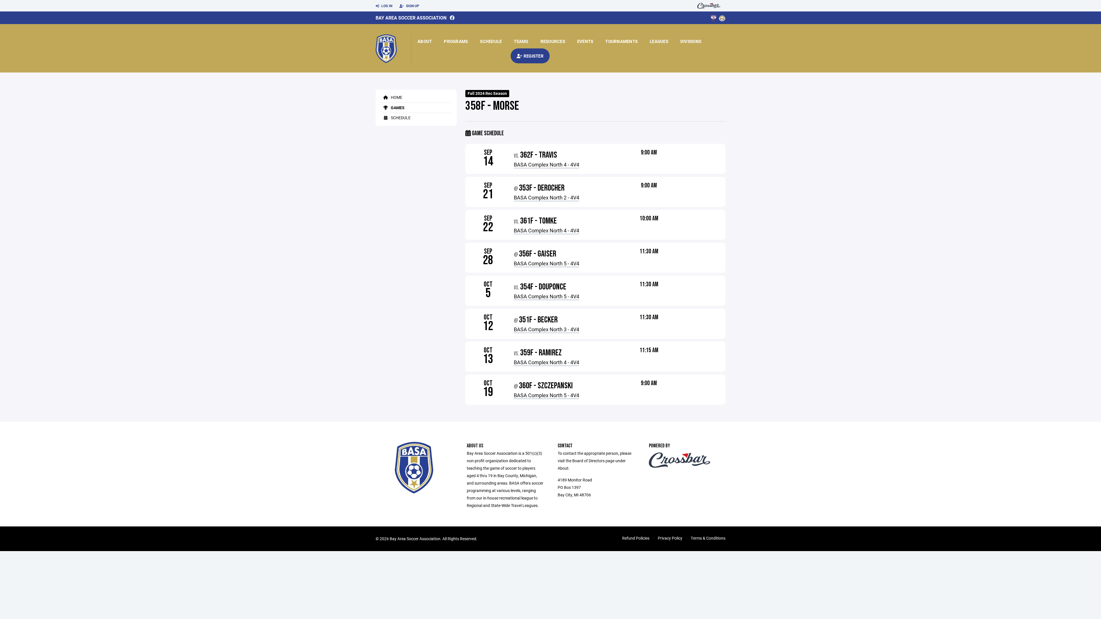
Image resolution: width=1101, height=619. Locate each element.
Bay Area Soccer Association (411, 18)
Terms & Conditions (708, 538)
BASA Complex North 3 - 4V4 (546, 329)
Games (397, 107)
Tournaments (621, 41)
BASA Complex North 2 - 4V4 (546, 197)
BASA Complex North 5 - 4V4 (546, 263)
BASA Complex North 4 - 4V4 (546, 164)
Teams (521, 41)
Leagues (659, 41)
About (424, 41)
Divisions (690, 41)
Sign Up (412, 5)
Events (585, 41)
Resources (552, 41)
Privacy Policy (670, 538)
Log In (386, 5)
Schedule (491, 41)
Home (396, 97)
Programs (456, 41)
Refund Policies (635, 538)
